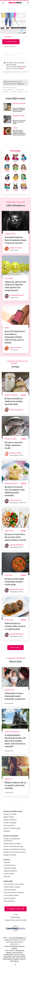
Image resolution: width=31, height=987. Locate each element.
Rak (15, 171)
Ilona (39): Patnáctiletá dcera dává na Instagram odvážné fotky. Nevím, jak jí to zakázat (15, 337)
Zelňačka (7, 831)
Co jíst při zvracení (10, 890)
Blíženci (24, 181)
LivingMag (15, 959)
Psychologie (9, 278)
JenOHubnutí (14, 961)
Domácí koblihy (9, 874)
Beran (15, 161)
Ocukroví (22, 959)
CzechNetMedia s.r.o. (19, 938)
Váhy (7, 161)
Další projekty (15, 917)
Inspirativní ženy (10, 234)
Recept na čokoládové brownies (14, 849)
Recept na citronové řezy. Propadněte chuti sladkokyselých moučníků (15, 491)
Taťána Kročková (15, 248)
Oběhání (9, 953)
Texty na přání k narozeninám (14, 884)
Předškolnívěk (8, 955)
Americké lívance (10, 865)
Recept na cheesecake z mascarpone (12, 840)
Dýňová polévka (9, 901)
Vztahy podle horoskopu (12, 887)
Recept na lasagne (10, 823)
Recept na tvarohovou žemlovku (15, 852)
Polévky (15, 128)
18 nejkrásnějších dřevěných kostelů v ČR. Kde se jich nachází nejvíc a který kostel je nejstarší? (15, 741)
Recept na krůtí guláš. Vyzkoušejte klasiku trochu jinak (14, 582)
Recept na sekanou (10, 820)
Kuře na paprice (9, 825)
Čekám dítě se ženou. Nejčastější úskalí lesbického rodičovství (15, 696)
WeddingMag (7, 959)
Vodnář (7, 171)
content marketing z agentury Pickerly (14, 947)
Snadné (23, 395)
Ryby (7, 181)
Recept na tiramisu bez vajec (13, 846)
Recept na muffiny (10, 855)
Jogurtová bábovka (10, 871)
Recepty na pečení (18, 103)
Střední (23, 531)
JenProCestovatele (18, 957)
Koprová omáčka (9, 898)
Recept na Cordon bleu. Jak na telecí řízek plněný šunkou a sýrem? (15, 537)
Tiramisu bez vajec (10, 868)
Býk (7, 190)
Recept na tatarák (10, 814)
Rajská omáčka (9, 817)
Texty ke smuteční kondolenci (14, 893)
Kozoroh (15, 190)
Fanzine (22, 955)
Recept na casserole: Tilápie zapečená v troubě (19, 122)
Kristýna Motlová (15, 500)
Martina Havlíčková (16, 410)
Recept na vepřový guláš (12, 828)
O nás (15, 914)
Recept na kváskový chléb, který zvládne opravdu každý (18, 110)
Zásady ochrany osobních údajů (15, 920)
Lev (24, 190)
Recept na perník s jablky (12, 844)
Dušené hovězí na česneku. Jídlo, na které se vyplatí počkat (15, 626)
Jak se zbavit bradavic (11, 895)
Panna (24, 171)
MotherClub (20, 950)
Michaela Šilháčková (16, 295)
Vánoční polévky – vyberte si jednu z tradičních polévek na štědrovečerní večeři (19, 133)
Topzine (16, 955)
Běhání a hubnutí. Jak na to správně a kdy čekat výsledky (15, 785)
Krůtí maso (8, 575)
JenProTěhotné (17, 953)
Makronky (7, 877)
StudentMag (7, 957)
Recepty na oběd (18, 116)
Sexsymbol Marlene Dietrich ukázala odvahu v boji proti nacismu (15, 240)
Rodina (7, 328)
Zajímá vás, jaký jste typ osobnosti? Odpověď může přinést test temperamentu (15, 286)
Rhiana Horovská (15, 453)
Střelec (15, 181)
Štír (24, 161)
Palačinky (7, 862)
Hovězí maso (9, 531)
